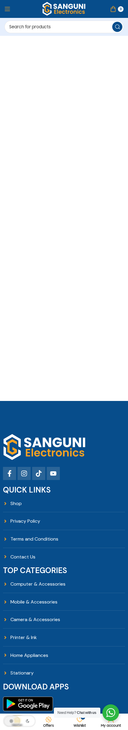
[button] (19, 721)
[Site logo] (64, 9)
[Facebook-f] (9, 473)
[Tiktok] (38, 473)
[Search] (117, 27)
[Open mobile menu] (7, 9)
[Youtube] (53, 473)
